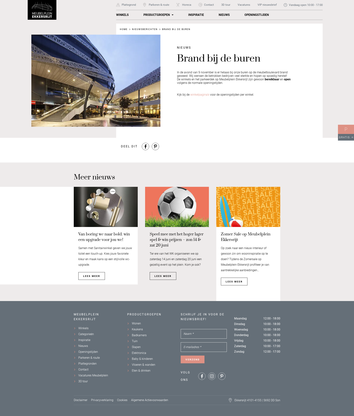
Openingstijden (256, 15)
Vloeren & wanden (143, 364)
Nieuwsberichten (145, 29)
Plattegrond (129, 4)
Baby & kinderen (142, 359)
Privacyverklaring (102, 400)
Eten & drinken (141, 370)
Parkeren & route (159, 4)
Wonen (136, 323)
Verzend (192, 359)
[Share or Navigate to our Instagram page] (212, 376)
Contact (209, 4)
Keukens (137, 329)
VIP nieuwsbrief (267, 4)
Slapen (136, 347)
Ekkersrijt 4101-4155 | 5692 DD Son (257, 400)
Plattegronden (87, 363)
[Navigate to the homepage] (42, 10)
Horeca (186, 4)
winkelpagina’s (199, 94)
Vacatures (244, 4)
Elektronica (139, 353)
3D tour (225, 4)
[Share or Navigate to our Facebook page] (145, 146)
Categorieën (86, 334)
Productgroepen (156, 15)
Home (124, 29)
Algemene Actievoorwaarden (149, 400)
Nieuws (224, 15)
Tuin (135, 341)
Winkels (122, 15)
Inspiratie (196, 15)
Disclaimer (80, 400)
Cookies (122, 400)
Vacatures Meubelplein (93, 375)
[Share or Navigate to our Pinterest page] (155, 146)
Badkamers (139, 335)
